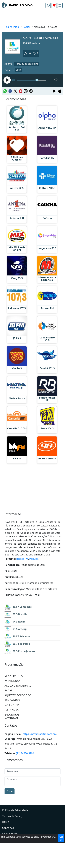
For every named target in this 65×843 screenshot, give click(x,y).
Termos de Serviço (12, 816)
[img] (60, 5)
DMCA (5, 822)
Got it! (61, 838)
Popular (33, 558)
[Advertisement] (32, 17)
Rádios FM (22, 558)
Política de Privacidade (15, 810)
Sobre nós (8, 828)
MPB (18, 70)
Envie (9, 791)
